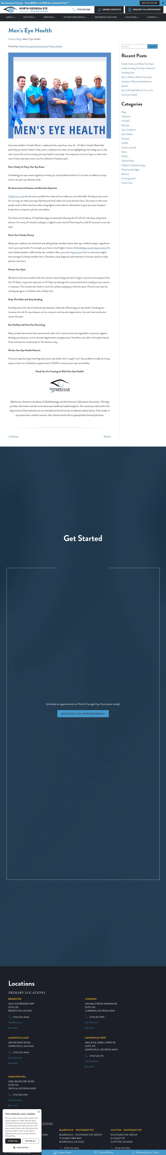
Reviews (125, 174)
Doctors (28, 17)
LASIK (124, 143)
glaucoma (76, 252)
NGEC (124, 156)
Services (48, 17)
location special (128, 147)
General (125, 138)
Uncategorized (128, 178)
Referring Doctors (106, 17)
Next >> (107, 436)
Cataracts (126, 116)
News (124, 152)
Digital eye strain (16, 196)
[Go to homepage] (25, 9)
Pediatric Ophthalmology (133, 165)
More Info (13, 1028)
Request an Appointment (83, 714)
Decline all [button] (30, 1141)
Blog (18, 39)
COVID (125, 121)
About (9, 17)
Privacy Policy (10, 1136)
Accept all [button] (13, 1141)
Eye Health (56, 46)
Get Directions (15, 1022)
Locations (131, 17)
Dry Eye (125, 125)
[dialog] (22, 1130)
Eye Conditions (128, 130)
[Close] (162, 3)
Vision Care (127, 183)
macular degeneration (96, 248)
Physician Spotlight (130, 169)
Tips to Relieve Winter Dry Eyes (136, 77)
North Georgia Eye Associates (33, 46)
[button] (22, 1147)
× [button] (39, 1112)
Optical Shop (127, 161)
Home (11, 39)
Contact (152, 17)
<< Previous (13, 436)
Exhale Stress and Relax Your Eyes (137, 64)
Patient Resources (74, 17)
